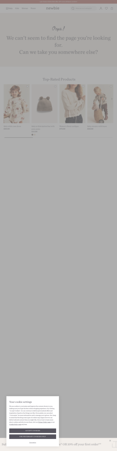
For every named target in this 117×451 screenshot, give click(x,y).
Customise (32, 442)
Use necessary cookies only (32, 436)
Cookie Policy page (15, 424)
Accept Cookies (32, 430)
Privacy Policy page (44, 422)
